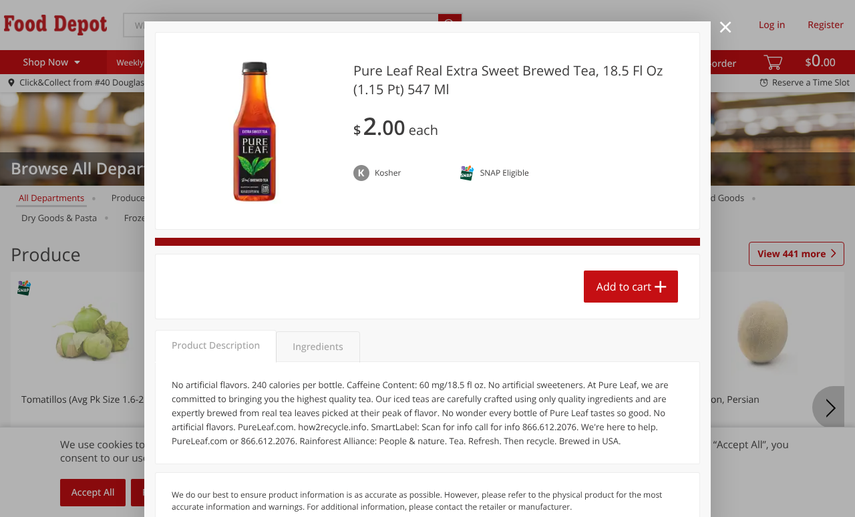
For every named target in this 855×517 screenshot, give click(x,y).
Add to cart (623, 286)
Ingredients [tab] (318, 347)
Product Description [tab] (216, 345)
